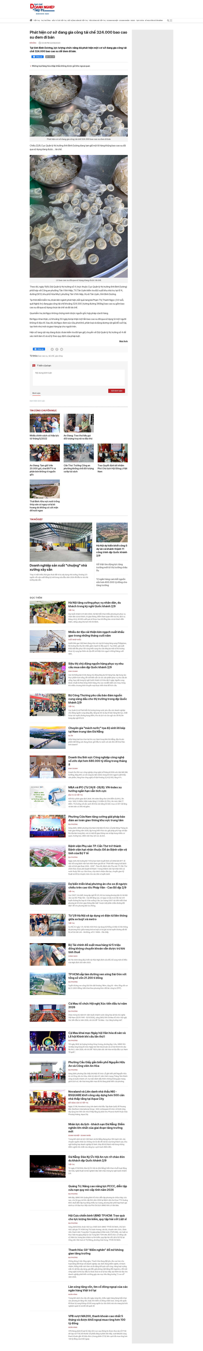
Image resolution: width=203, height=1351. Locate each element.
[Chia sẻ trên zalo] (56, 349)
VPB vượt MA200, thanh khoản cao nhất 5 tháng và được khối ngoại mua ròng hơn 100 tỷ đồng (96, 1319)
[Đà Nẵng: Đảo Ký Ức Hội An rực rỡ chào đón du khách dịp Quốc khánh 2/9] (48, 1166)
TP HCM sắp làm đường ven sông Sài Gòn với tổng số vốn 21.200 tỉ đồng (97, 976)
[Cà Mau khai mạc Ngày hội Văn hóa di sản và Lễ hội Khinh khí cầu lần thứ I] (48, 1042)
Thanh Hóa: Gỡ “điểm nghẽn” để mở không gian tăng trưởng (95, 1251)
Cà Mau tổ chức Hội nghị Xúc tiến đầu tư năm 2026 (97, 1005)
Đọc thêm (36, 597)
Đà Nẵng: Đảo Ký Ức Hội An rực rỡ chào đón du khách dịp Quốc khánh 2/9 (96, 1158)
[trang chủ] (31, 20)
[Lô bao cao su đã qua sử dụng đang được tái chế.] (79, 216)
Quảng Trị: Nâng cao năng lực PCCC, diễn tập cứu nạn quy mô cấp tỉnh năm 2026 (97, 1188)
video (132, 20)
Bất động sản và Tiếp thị (78, 1103)
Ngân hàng (72, 1294)
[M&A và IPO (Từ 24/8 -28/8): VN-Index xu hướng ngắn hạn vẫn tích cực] (48, 797)
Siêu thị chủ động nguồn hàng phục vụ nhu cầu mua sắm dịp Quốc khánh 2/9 (95, 665)
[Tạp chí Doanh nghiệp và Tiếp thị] (42, 7)
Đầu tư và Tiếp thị (75, 795)
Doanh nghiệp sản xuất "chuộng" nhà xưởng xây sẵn (58, 567)
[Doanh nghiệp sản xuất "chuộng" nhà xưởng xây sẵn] (61, 542)
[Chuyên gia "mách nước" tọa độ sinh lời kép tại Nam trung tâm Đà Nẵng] (48, 737)
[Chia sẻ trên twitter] (52, 349)
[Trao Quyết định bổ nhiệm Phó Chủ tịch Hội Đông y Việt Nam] (113, 453)
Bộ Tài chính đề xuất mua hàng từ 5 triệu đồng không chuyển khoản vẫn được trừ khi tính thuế (96, 948)
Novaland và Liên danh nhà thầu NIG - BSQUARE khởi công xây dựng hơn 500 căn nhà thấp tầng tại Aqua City (96, 1095)
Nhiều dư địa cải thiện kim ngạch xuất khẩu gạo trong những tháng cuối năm (96, 633)
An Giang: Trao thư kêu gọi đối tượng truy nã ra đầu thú (78, 437)
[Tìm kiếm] (168, 21)
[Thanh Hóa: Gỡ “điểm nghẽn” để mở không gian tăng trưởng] (48, 1259)
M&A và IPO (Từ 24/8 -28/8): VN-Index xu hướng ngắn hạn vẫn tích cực (95, 789)
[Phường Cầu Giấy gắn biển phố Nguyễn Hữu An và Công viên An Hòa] (48, 1071)
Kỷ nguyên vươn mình (154, 20)
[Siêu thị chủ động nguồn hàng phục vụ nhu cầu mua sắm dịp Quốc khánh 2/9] (48, 673)
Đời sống (33, 43)
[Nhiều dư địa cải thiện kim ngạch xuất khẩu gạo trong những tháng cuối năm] (48, 641)
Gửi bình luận (116, 391)
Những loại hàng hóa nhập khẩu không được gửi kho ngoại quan (61, 66)
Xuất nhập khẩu (74, 640)
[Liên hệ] (61, 349)
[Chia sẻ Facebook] (37, 57)
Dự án (70, 736)
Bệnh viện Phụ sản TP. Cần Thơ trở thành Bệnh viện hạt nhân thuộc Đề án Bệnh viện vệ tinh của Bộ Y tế (97, 849)
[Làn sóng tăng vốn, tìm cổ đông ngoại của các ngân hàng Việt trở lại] (48, 1296)
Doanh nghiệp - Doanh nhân (79, 1135)
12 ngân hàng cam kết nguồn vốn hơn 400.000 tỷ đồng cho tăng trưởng (111, 582)
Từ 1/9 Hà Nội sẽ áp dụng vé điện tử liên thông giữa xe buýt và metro (97, 917)
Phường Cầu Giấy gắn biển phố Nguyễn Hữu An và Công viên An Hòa (96, 1064)
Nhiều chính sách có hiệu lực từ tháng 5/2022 (44, 437)
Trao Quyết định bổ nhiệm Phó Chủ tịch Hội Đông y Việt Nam (112, 468)
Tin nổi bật (36, 519)
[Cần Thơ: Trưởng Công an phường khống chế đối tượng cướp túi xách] (79, 453)
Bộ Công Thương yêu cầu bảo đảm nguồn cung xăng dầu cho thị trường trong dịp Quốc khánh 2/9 (97, 699)
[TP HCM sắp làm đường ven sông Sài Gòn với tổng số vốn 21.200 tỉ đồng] (48, 983)
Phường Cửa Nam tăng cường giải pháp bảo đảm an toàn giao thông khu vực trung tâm (96, 818)
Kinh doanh (73, 671)
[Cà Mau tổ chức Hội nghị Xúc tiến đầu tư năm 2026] (48, 1013)
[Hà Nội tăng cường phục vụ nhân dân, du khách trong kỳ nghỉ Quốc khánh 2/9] (48, 612)
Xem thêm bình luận (37, 401)
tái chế (51, 356)
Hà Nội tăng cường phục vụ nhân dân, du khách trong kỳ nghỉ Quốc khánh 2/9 (94, 604)
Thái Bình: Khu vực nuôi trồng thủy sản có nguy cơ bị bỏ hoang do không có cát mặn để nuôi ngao (45, 506)
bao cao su (43, 356)
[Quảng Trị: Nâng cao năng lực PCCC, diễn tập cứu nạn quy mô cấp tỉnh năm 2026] (48, 1195)
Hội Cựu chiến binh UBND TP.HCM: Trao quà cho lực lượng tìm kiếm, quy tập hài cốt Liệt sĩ (97, 1217)
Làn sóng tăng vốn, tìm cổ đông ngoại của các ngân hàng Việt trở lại (98, 1288)
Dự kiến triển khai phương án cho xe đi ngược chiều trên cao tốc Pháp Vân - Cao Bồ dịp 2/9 (97, 885)
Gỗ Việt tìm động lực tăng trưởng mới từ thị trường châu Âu (111, 567)
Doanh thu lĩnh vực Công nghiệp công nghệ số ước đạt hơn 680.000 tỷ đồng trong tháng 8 (97, 761)
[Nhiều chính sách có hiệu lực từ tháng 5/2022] (45, 423)
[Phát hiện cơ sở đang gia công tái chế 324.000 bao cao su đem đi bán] (79, 106)
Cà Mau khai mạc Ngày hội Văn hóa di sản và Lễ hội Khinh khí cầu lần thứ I (97, 1034)
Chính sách (72, 956)
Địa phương (73, 824)
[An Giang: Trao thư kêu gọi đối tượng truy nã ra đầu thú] (79, 423)
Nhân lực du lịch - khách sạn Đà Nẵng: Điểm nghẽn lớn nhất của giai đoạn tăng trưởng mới (96, 1128)
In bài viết (51, 57)
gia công (59, 356)
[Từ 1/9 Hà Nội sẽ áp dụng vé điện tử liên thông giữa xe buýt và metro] (48, 925)
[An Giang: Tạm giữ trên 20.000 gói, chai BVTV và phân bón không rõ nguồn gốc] (45, 453)
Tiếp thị (36, 20)
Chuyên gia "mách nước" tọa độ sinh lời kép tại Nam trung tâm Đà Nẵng (96, 729)
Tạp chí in (140, 20)
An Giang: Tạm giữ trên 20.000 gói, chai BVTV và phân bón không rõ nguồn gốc (43, 470)
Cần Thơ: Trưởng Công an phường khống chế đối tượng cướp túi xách (79, 468)
